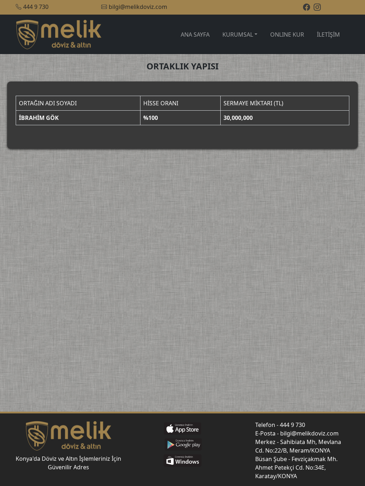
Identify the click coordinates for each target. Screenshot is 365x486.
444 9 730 (35, 7)
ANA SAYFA (195, 34)
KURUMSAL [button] (237, 34)
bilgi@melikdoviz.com (138, 7)
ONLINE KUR (287, 34)
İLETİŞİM (328, 34)
